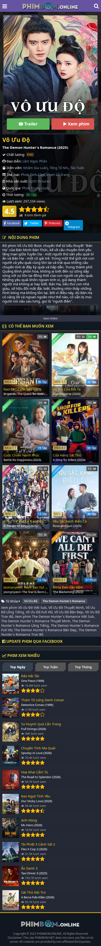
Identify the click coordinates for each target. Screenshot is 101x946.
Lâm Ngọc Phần (35, 161)
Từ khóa (12, 601)
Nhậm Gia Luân (35, 168)
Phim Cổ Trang (58, 174)
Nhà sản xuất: (16, 181)
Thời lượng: (14, 194)
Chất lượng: (15, 154)
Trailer (30, 124)
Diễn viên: (14, 168)
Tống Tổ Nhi (59, 168)
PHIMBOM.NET (45, 938)
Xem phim (78, 124)
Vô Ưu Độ (30, 601)
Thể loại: (13, 174)
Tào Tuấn (77, 168)
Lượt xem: (14, 201)
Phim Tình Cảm (33, 174)
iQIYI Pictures (39, 181)
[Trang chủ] (50, 6)
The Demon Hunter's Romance (64, 601)
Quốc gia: (13, 188)
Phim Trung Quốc (36, 188)
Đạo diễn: (14, 161)
